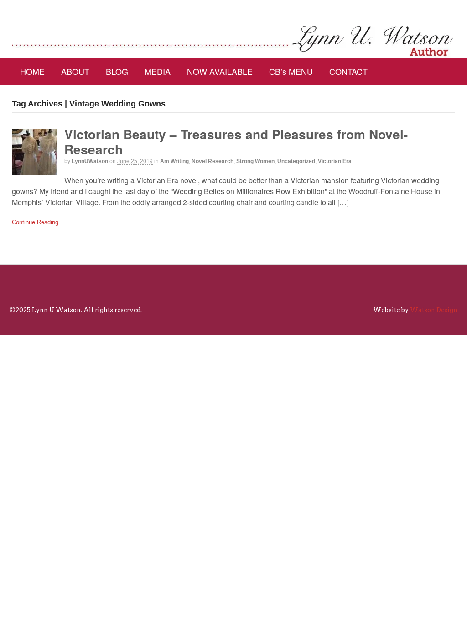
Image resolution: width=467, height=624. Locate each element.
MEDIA (158, 71)
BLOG (117, 71)
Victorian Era (335, 161)
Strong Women (255, 161)
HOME (32, 71)
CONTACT (348, 71)
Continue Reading (35, 222)
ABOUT (75, 71)
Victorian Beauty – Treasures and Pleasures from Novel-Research (236, 142)
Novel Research (213, 161)
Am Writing (174, 161)
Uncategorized (296, 161)
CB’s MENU (291, 71)
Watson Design (433, 310)
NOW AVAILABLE (220, 71)
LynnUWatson (90, 161)
